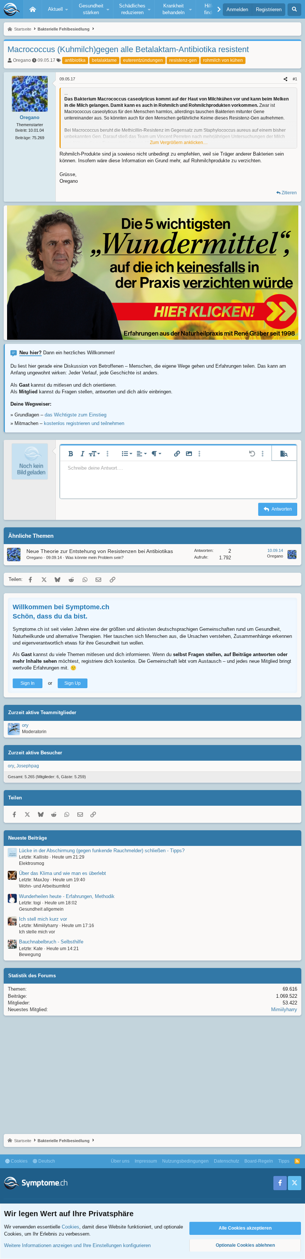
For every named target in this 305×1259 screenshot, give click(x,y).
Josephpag (27, 765)
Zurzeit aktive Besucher (35, 752)
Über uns (120, 1161)
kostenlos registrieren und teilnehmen (84, 423)
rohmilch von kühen (223, 60)
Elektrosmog (31, 863)
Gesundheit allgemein (41, 909)
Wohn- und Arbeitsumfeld (44, 886)
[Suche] (294, 9)
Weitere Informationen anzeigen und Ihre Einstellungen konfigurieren (77, 1245)
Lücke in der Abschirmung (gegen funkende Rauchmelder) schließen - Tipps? (101, 850)
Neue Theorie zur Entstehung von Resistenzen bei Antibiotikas (99, 551)
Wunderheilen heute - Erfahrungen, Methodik (67, 896)
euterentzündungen (143, 60)
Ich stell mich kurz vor (43, 919)
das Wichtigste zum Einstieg (75, 415)
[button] (57, 9)
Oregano (22, 60)
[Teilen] (285, 79)
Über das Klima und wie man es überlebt (62, 873)
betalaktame (104, 60)
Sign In (27, 683)
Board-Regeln (258, 1161)
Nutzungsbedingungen (185, 1161)
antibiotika (75, 60)
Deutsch (46, 1161)
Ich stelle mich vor (37, 931)
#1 (295, 79)
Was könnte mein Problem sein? (94, 557)
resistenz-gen (183, 60)
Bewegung (30, 954)
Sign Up (72, 683)
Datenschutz (226, 1161)
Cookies (19, 1161)
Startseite (33, 9)
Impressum (146, 1161)
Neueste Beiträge (27, 838)
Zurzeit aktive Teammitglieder (42, 712)
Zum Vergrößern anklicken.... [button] (179, 142)
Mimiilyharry (284, 1009)
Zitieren (289, 192)
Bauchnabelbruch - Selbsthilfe (51, 942)
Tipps (283, 1161)
